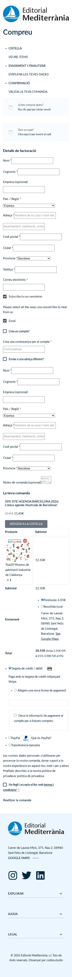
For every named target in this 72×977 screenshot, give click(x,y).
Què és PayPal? (41, 737)
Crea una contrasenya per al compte (27, 341)
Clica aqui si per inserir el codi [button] (34, 134)
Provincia (10, 258)
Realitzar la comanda (17, 800)
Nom (7, 160)
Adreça (8, 215)
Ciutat (8, 248)
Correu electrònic (15, 279)
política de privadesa (30, 776)
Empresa (15, 182)
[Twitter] (26, 875)
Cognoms (10, 171)
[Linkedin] (40, 875)
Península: (55, 600)
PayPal (31, 737)
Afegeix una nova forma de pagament (42, 690)
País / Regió (12, 199)
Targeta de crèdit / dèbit (27, 668)
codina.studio (54, 960)
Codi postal (11, 236)
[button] (26, 524)
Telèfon (9, 269)
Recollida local (53, 606)
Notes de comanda (22, 482)
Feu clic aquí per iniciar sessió (34, 109)
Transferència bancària (25, 745)
